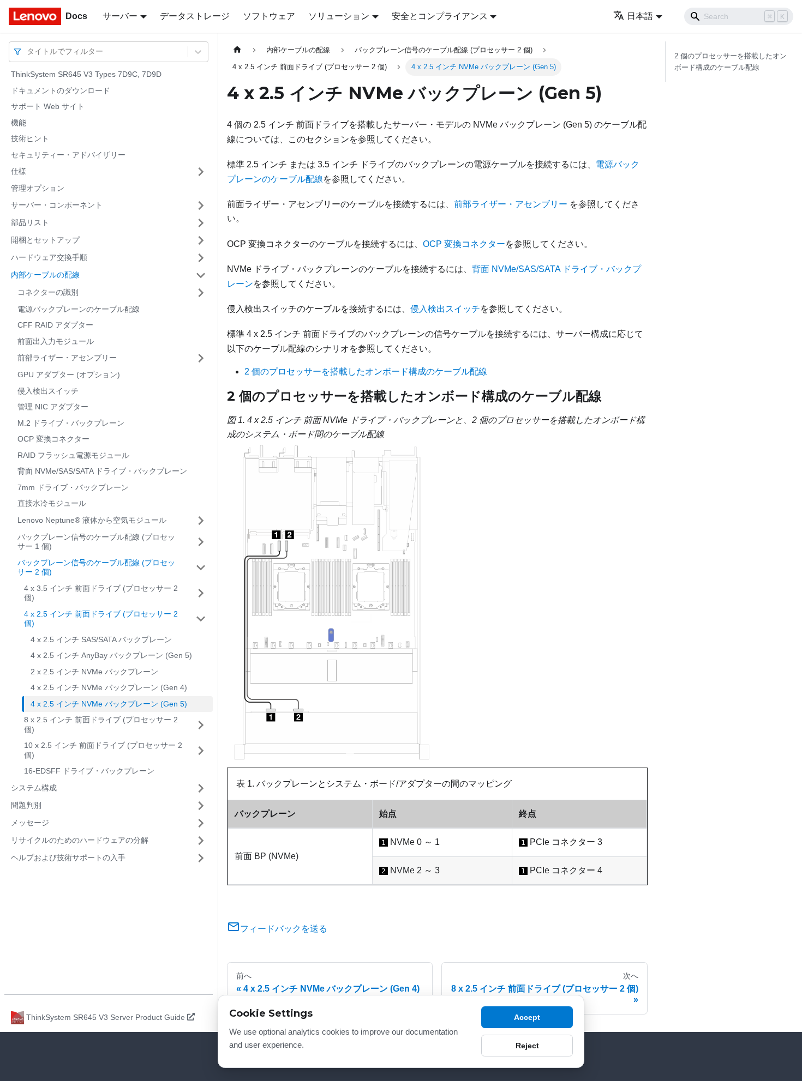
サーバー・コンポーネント (57, 205)
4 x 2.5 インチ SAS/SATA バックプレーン (101, 639)
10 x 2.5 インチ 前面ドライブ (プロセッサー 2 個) (103, 750)
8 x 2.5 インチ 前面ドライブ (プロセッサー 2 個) (101, 724)
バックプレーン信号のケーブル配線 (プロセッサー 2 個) (96, 567)
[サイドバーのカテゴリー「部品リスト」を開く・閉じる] (201, 223)
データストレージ (195, 16)
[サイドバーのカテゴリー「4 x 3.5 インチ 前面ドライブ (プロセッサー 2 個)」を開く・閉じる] (201, 593)
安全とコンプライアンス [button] (440, 16)
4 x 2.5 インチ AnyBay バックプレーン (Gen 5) (111, 655)
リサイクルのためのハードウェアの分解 (79, 840)
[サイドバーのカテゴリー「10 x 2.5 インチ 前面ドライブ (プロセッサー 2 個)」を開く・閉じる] (201, 750)
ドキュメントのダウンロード (60, 90)
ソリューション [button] (338, 16)
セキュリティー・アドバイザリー (68, 154)
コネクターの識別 (48, 292)
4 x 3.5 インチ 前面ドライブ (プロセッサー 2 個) (101, 593)
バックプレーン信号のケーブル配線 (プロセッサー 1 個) (96, 542)
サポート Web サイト (48, 106)
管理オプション (37, 188)
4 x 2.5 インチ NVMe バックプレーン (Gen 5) (109, 703)
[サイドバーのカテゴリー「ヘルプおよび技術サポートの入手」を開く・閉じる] (201, 858)
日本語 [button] (640, 16)
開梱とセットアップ (45, 239)
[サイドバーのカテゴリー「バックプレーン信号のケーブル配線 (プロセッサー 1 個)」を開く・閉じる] (201, 542)
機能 (18, 122)
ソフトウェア (269, 16)
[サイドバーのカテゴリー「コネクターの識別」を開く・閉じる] (201, 292)
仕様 (18, 171)
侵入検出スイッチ (48, 390)
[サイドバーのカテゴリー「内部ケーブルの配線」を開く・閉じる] (201, 275)
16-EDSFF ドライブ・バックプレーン (89, 770)
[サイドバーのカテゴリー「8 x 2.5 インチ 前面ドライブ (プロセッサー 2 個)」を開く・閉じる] (201, 725)
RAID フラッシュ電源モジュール (73, 455)
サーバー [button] (120, 16)
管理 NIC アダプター (52, 406)
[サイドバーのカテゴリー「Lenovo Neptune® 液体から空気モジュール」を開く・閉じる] (201, 520)
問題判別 (26, 805)
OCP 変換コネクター (53, 438)
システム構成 (34, 787)
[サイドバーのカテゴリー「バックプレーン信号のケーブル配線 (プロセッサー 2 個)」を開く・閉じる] (201, 568)
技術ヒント (30, 138)
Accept (527, 1017)
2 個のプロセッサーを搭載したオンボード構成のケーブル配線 (365, 371)
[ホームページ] (237, 49)
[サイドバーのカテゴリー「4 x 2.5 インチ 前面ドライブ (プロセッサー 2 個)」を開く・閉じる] (201, 619)
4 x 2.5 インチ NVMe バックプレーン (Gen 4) (109, 687)
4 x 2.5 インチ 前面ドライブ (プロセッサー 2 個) (101, 618)
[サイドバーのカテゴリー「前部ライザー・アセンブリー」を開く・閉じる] (201, 358)
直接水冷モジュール (51, 503)
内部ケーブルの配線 (45, 274)
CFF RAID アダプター (55, 325)
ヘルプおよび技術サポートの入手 (68, 857)
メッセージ (30, 822)
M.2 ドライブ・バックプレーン (70, 423)
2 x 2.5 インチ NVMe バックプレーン (94, 671)
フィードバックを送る (283, 928)
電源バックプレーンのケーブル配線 (78, 309)
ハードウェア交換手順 (49, 257)
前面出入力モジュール (55, 341)
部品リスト (30, 222)
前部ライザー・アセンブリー (67, 357)
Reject (527, 1045)
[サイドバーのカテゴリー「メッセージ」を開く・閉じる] (201, 823)
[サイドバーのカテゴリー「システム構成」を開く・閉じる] (201, 788)
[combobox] (28, 51)
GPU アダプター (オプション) (68, 374)
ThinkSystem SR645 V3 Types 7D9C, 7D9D (86, 74)
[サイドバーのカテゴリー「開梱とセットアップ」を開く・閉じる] (201, 240)
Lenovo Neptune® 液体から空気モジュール (91, 520)
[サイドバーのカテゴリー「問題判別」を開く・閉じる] (201, 805)
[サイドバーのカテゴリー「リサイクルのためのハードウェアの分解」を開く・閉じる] (201, 840)
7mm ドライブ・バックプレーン (73, 487)
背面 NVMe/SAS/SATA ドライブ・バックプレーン (102, 471)
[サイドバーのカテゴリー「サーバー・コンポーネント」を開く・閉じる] (201, 205)
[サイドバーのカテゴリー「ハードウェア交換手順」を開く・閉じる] (201, 258)
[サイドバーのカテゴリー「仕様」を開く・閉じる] (201, 171)
